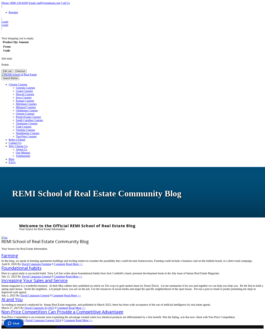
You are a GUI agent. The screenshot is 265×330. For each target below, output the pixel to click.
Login (4, 21)
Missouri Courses (26, 107)
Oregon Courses (25, 113)
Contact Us (15, 142)
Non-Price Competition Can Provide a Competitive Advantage (62, 312)
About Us (21, 149)
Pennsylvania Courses (28, 116)
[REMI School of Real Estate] (19, 74)
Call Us (65, 3)
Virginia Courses (25, 129)
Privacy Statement (83, 326)
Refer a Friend (17, 139)
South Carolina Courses (29, 120)
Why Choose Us (18, 146)
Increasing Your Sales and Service (34, 280)
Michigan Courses (26, 103)
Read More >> (74, 264)
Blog (11, 159)
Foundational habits (21, 268)
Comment (59, 264)
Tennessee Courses (26, 123)
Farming (9, 255)
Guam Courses (24, 91)
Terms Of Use (64, 326)
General (46, 276)
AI (45, 307)
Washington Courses (27, 133)
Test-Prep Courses (26, 136)
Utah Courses (23, 126)
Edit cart (7, 71)
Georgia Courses (25, 87)
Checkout (20, 71)
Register (13, 12)
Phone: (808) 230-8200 (14, 3)
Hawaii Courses (25, 94)
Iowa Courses (24, 97)
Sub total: (6, 58)
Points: (5, 64)
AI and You (12, 299)
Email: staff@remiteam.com (44, 3)
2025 (51, 307)
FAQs (12, 162)
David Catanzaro (32, 264)
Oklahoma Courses (27, 110)
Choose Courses (18, 84)
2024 (58, 320)
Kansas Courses (25, 100)
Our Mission (23, 152)
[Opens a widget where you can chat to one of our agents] (14, 323)
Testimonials (23, 155)
